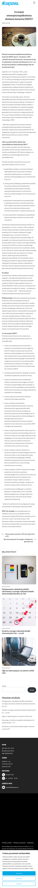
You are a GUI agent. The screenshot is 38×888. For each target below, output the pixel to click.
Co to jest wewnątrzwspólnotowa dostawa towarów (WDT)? (19, 15)
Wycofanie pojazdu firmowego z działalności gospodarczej (18, 540)
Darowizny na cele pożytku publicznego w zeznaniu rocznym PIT (16, 826)
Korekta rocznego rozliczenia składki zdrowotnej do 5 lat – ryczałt (16, 632)
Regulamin (30, 842)
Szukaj (4, 686)
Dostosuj (19, 878)
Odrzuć (18, 884)
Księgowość (6, 586)
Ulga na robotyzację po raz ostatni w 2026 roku (17, 716)
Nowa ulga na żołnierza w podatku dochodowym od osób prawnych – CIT (18, 820)
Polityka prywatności (19, 842)
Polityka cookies (7, 842)
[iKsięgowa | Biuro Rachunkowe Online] (10, 3)
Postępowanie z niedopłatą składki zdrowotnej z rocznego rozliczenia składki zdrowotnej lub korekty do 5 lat (18, 591)
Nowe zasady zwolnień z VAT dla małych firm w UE (20, 535)
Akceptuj (19, 873)
